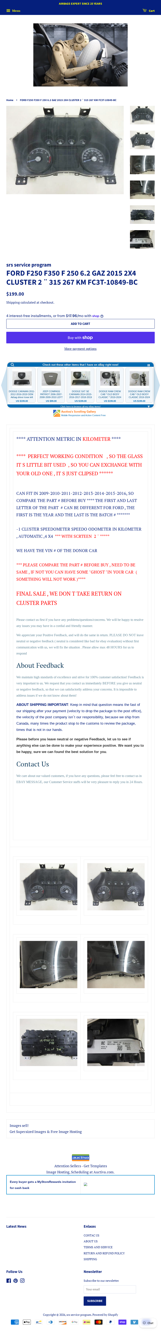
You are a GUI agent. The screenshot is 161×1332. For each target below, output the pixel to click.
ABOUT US (91, 1241)
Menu (15, 11)
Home (9, 100)
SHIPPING (90, 1259)
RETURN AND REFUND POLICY (104, 1253)
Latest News (16, 1226)
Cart (151, 11)
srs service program (78, 1315)
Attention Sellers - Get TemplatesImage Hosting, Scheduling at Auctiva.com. (80, 1168)
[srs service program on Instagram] (22, 1281)
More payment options (80, 349)
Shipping (13, 302)
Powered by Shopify (105, 1315)
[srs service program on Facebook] (8, 1281)
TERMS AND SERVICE (98, 1247)
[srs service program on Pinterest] (15, 1281)
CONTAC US (91, 1235)
